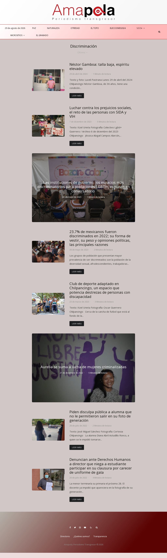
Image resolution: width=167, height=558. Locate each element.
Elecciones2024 (118, 28)
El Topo (95, 28)
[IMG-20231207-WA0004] (48, 126)
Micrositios (16, 35)
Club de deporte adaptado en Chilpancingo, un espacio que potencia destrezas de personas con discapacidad (99, 290)
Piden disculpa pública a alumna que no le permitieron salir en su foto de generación (100, 416)
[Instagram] (79, 527)
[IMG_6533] (48, 304)
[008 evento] (48, 252)
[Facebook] (70, 527)
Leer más (77, 95)
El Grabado (42, 35)
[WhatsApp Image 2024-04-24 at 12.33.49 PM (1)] (48, 80)
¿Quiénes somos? (82, 536)
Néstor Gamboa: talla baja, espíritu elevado (99, 66)
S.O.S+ (139, 28)
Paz (34, 28)
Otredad (75, 28)
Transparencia (100, 536)
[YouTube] (85, 527)
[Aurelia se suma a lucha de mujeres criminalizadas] (83, 367)
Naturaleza (53, 28)
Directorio (65, 536)
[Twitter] (74, 527)
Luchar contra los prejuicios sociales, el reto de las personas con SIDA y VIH (100, 112)
